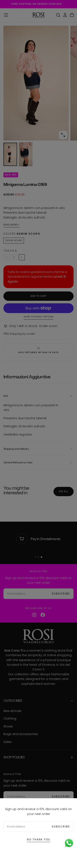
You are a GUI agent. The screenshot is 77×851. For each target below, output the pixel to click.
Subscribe (61, 826)
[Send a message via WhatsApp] (69, 843)
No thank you (38, 839)
